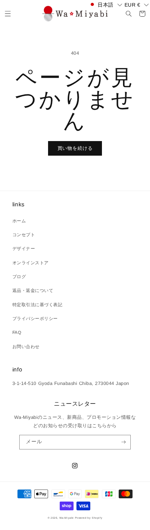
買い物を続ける (75, 148)
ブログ (19, 276)
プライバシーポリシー (35, 318)
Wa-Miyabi (66, 518)
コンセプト (23, 234)
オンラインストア (30, 262)
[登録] (123, 442)
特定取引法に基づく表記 (37, 304)
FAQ (16, 332)
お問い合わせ (26, 346)
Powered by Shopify (89, 518)
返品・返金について (33, 290)
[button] (8, 13)
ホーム (19, 220)
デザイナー (23, 248)
